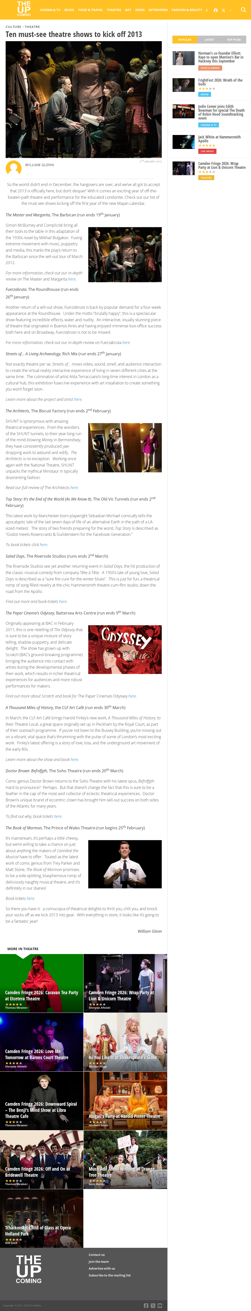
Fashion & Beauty (187, 10)
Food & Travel (90, 10)
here (72, 279)
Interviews (158, 10)
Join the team (99, 1261)
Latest (209, 39)
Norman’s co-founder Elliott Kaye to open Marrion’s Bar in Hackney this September (220, 57)
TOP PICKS (234, 39)
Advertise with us (102, 1268)
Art (128, 10)
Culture (13, 27)
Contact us (97, 1254)
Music (69, 10)
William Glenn (39, 164)
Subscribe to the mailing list (110, 1275)
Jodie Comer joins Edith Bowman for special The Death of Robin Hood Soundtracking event (221, 112)
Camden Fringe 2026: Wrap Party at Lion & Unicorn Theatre (222, 165)
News (140, 10)
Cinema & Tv (50, 10)
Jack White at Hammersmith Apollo (219, 139)
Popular (184, 39)
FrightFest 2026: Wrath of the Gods (220, 82)
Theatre (114, 10)
